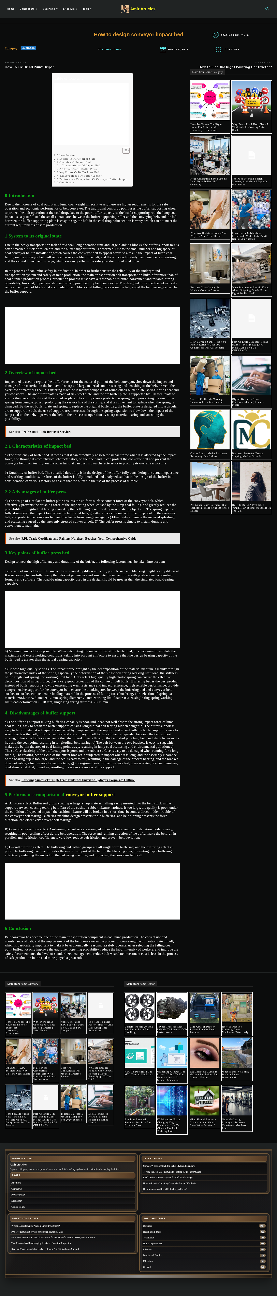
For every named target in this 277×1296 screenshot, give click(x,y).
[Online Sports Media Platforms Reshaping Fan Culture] (210, 429)
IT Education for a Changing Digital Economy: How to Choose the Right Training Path (168, 1125)
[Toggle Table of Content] (124, 150)
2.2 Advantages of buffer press (77, 168)
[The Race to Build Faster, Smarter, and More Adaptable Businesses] (251, 155)
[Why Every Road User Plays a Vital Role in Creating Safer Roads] (251, 100)
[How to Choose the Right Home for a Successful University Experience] (210, 100)
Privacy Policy (18, 1194)
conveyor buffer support (90, 794)
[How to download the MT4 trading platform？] (140, 1053)
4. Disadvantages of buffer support (80, 175)
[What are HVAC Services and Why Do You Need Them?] (210, 209)
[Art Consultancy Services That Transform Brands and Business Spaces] (210, 481)
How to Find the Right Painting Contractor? (235, 67)
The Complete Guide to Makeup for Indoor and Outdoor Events (204, 1074)
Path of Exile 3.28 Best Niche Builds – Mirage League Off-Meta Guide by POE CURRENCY (250, 346)
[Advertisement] (91, 114)
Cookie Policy (18, 1206)
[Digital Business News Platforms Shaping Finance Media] (251, 375)
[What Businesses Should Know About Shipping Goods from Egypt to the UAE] (251, 263)
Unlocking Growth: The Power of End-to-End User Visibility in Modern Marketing (171, 1076)
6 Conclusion (65, 182)
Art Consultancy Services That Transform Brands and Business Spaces (209, 508)
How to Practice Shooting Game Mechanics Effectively (235, 1029)
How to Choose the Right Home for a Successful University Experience (206, 127)
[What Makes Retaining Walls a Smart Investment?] (237, 1053)
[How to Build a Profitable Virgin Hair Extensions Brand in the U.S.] (251, 481)
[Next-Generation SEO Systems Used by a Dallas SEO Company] (210, 155)
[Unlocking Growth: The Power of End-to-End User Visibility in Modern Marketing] (172, 1053)
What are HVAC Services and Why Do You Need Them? (208, 234)
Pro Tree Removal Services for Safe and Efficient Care (138, 1122)
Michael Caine (111, 49)
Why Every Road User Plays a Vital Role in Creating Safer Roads (250, 127)
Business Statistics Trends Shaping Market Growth (248, 455)
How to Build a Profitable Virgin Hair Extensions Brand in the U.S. (251, 508)
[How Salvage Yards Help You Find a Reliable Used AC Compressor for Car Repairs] (210, 318)
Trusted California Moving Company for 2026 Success (206, 400)
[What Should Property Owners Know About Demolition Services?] (204, 1100)
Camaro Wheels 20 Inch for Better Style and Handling (139, 1029)
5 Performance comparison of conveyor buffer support (93, 179)
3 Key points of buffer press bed (78, 172)
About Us (16, 1182)
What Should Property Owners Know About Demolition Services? (203, 1122)
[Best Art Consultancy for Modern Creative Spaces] (210, 263)
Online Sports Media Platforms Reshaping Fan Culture (209, 455)
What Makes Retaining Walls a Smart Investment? (235, 1074)
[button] (267, 9)
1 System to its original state (76, 158)
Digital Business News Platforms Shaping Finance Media (248, 402)
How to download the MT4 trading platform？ (139, 1073)
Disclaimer (16, 1200)
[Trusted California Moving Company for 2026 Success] (210, 375)
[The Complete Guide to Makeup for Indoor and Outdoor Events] (204, 1053)
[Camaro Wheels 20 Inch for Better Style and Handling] (140, 1008)
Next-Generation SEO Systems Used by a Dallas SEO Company (208, 181)
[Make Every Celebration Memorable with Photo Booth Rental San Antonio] (251, 209)
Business (28, 47)
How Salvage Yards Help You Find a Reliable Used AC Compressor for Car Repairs (208, 344)
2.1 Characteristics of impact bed (78, 165)
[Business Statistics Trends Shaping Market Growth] (251, 429)
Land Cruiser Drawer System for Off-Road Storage (202, 1029)
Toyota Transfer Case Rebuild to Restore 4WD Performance (172, 1029)
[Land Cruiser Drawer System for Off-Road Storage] (204, 1008)
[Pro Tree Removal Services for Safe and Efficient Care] (140, 1100)
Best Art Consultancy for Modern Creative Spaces (205, 289)
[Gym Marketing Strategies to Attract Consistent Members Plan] (237, 1100)
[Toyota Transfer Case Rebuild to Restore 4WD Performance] (172, 1008)
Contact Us (16, 1188)
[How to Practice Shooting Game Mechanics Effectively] (237, 1008)
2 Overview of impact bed (74, 162)
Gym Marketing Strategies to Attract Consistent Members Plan (234, 1124)
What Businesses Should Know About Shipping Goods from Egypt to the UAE (250, 290)
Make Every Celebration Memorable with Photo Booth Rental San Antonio (249, 236)
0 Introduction (66, 155)
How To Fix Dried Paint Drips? (29, 67)
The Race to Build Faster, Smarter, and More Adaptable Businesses (249, 181)
